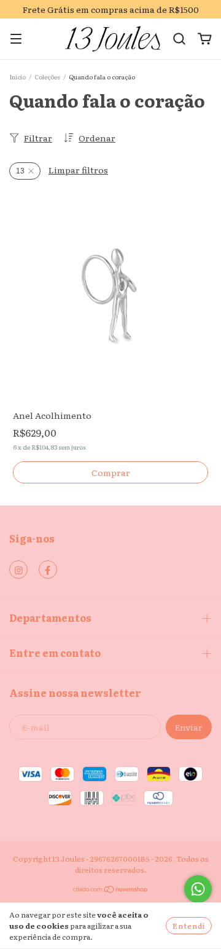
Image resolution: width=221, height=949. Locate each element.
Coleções (47, 76)
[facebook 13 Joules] (48, 569)
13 (20, 171)
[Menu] (16, 39)
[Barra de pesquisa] (179, 39)
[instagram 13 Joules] (18, 569)
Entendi (189, 925)
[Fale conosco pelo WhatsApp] (198, 889)
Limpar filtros (78, 170)
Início (17, 76)
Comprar (110, 472)
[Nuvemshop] (110, 890)
